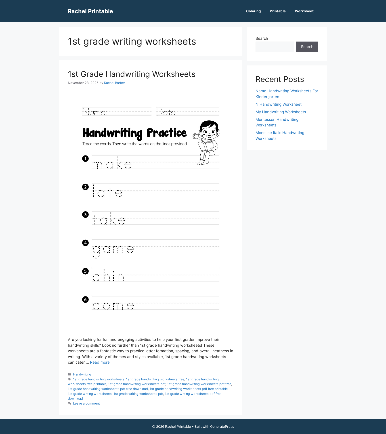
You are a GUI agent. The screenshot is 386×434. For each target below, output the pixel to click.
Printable (278, 11)
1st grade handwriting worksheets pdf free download (108, 389)
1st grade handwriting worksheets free (155, 379)
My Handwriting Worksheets (281, 112)
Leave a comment (86, 403)
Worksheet (304, 11)
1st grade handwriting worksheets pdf (136, 384)
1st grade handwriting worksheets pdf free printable (189, 389)
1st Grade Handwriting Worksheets (131, 74)
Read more (100, 362)
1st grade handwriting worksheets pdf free (199, 384)
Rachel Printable (90, 11)
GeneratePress (222, 426)
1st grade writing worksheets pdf (138, 394)
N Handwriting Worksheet (279, 104)
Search (262, 38)
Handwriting (82, 374)
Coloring (253, 11)
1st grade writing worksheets (90, 394)
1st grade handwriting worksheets (98, 379)
